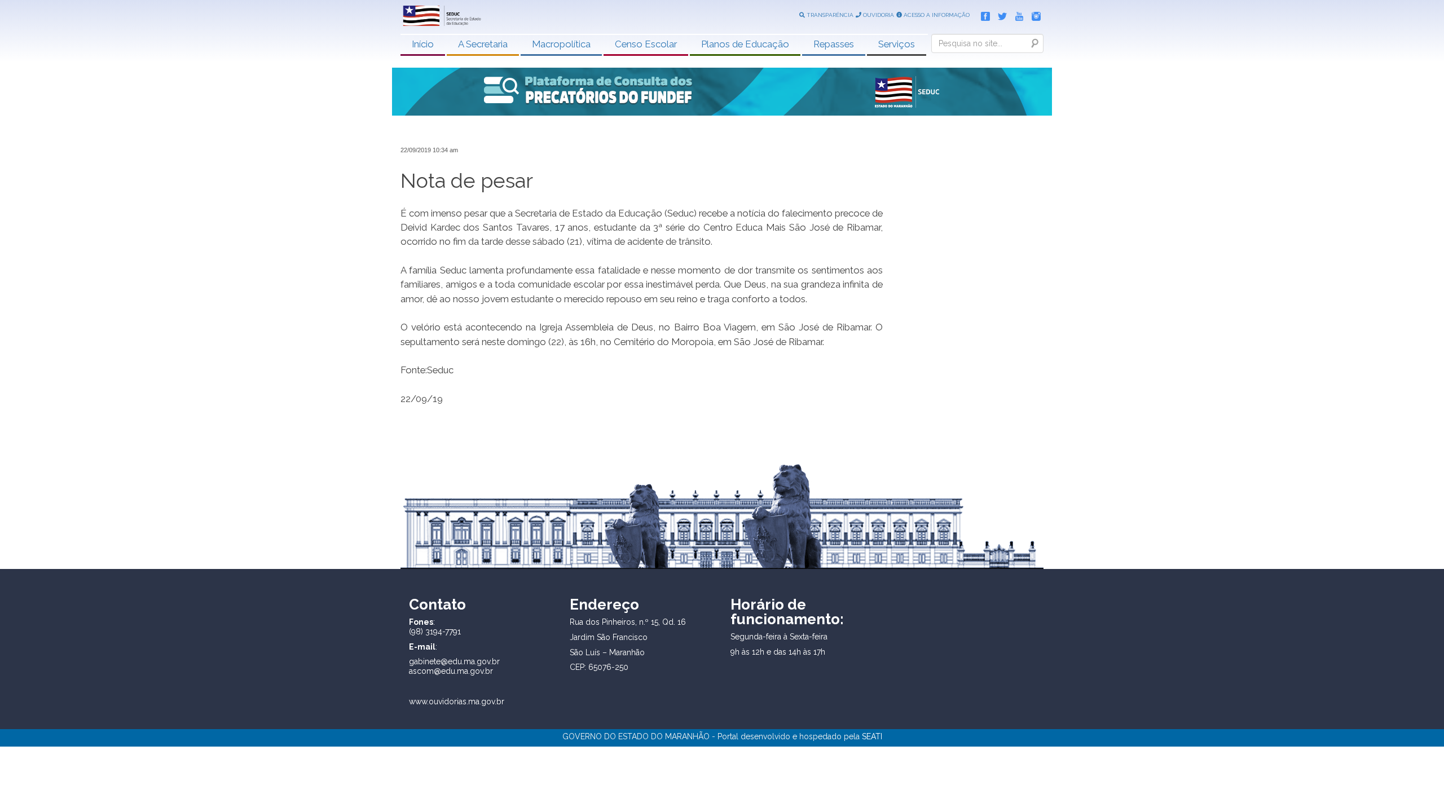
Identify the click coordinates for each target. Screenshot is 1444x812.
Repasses (833, 44)
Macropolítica (561, 44)
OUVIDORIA (877, 15)
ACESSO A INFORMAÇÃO (936, 15)
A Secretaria (483, 44)
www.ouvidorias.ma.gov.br (456, 701)
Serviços (896, 44)
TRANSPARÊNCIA (829, 15)
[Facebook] (982, 14)
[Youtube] (1016, 14)
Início (423, 44)
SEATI (872, 736)
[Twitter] (999, 14)
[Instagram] (1033, 14)
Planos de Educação (745, 44)
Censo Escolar (646, 44)
